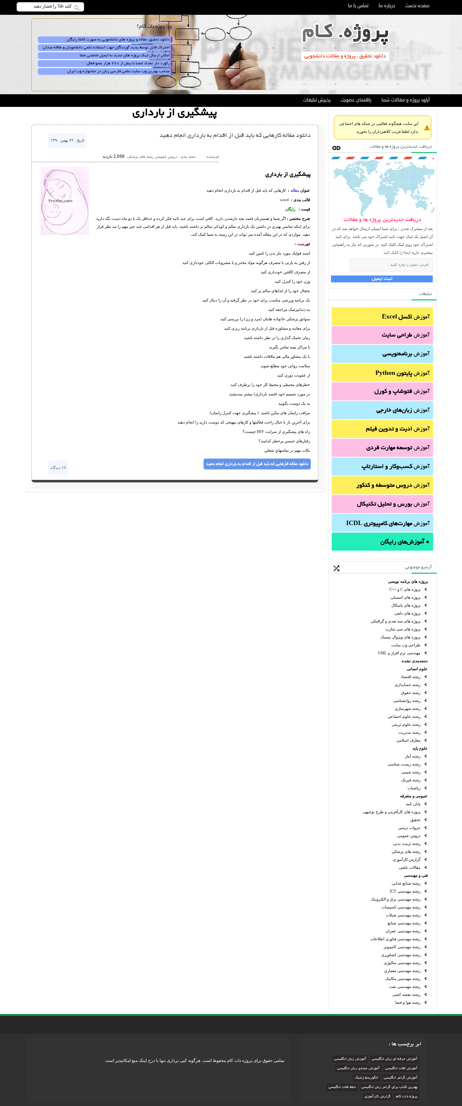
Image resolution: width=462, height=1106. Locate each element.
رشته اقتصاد (410, 677)
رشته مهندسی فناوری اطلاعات (395, 939)
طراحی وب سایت (405, 645)
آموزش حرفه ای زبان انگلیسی (395, 1059)
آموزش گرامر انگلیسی (401, 1078)
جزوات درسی (409, 827)
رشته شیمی (410, 772)
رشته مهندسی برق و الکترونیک (395, 899)
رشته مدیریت (409, 732)
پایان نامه (413, 804)
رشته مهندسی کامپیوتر (402, 947)
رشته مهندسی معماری (402, 970)
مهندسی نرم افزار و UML (399, 653)
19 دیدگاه (58, 467)
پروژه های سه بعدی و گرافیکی (395, 621)
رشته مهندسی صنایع (404, 923)
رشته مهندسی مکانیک (402, 978)
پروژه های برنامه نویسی (408, 581)
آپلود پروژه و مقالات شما (406, 100)
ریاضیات (413, 788)
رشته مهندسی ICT (405, 891)
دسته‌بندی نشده (415, 661)
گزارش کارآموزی (406, 859)
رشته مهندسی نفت (404, 986)
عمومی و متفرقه (414, 796)
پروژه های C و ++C (404, 589)
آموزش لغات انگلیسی (401, 1069)
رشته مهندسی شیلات (403, 915)
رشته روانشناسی (406, 700)
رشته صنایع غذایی (406, 883)
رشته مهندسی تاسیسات (401, 907)
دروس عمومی (408, 835)
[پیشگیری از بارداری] (64, 233)
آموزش (406, 317)
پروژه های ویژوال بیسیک (400, 637)
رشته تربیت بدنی (406, 843)
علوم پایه (420, 748)
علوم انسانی (417, 669)
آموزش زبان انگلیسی (350, 1059)
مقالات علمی (409, 867)
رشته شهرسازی (407, 708)
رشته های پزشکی (406, 851)
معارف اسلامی (408, 740)
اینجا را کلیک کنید (396, 252)
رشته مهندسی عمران (402, 931)
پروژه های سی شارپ (402, 629)
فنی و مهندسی (416, 875)
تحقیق (415, 819)
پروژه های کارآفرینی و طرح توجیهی (391, 812)
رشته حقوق (410, 692)
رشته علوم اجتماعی (404, 716)
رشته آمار (412, 756)
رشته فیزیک (410, 780)
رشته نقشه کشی (406, 994)
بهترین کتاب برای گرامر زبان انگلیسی (389, 1087)
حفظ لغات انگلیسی (342, 1087)
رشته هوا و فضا (407, 1002)
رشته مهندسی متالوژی (402, 962)
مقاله (295, 190)
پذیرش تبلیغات (317, 100)
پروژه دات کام (407, 1097)
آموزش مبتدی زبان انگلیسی (358, 1069)
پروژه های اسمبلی (405, 597)
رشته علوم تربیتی (406, 724)
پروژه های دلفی (407, 613)
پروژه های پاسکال (405, 605)
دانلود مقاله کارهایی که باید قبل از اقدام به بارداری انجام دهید (235, 136)
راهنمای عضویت (356, 100)
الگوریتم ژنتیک (366, 1078)
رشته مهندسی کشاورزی (400, 955)
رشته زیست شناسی (404, 764)
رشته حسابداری (407, 684)
